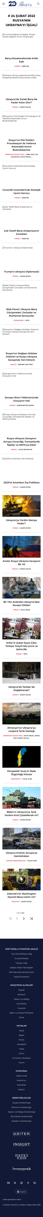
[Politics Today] (21, 1157)
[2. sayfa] (24, 918)
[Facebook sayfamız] (28, 1183)
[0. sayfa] (16, 918)
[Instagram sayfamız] (21, 1183)
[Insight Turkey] (21, 1145)
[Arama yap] (38, 3)
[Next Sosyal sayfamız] (8, 1183)
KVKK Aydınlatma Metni (12, 1199)
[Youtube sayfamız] (34, 1183)
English (23, 1192)
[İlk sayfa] (10, 918)
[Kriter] (21, 1134)
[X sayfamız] (15, 1183)
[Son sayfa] (31, 918)
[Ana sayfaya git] (20, 3)
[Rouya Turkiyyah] (21, 1169)
